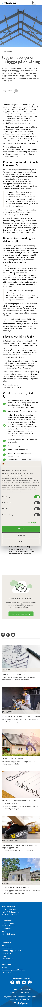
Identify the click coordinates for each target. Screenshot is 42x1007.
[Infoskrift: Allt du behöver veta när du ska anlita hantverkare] (21, 784)
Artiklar (6, 670)
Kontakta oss (7, 948)
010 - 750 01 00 (10, 909)
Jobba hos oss (7, 953)
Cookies (14, 989)
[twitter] (18, 982)
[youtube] (24, 982)
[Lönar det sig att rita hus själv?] (21, 658)
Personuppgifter (25, 989)
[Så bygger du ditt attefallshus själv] (21, 871)
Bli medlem (6, 967)
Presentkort (6, 973)
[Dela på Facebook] (3, 635)
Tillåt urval (21, 535)
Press (4, 956)
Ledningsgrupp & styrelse (11, 951)
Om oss (4, 945)
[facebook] (12, 982)
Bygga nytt (7, 712)
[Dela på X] (8, 635)
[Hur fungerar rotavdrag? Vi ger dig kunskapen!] (21, 700)
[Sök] (34, 3)
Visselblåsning (7, 959)
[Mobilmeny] (38, 3)
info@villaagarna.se (13, 912)
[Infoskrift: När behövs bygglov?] (21, 742)
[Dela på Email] (13, 635)
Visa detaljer (31, 522)
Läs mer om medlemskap (21, 614)
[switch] (37, 502)
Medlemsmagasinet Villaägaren (13, 970)
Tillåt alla (21, 529)
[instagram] (30, 982)
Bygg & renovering (10, 841)
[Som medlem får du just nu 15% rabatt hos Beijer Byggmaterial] (21, 829)
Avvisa (21, 541)
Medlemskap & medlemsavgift (21, 992)
